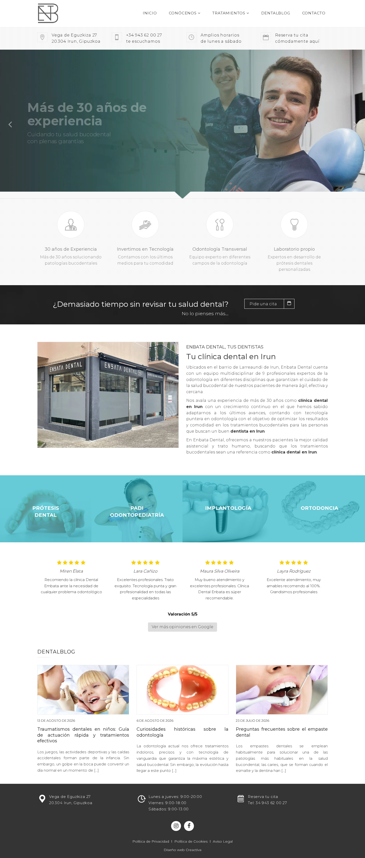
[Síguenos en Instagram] (176, 826)
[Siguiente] (355, 124)
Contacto (314, 13)
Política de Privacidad (150, 841)
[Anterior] (10, 124)
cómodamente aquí (297, 38)
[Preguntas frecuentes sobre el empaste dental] (282, 690)
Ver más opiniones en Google (182, 626)
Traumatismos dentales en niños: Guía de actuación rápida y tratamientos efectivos (83, 735)
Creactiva (193, 850)
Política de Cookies (191, 841)
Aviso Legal (223, 841)
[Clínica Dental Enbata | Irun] (57, 13)
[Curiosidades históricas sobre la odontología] (182, 690)
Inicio (150, 13)
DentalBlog (275, 13)
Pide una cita (263, 304)
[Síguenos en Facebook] (189, 826)
